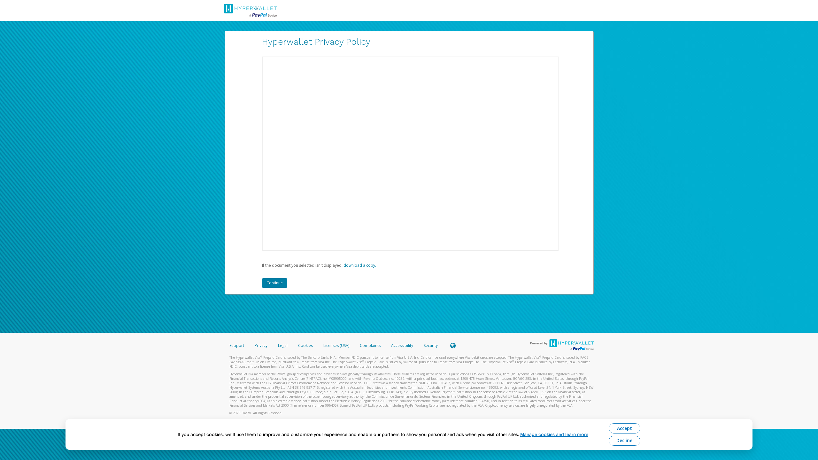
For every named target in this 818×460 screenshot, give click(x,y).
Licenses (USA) (336, 345)
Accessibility (402, 345)
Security (431, 345)
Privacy (261, 345)
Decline (624, 440)
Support (236, 345)
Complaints (371, 345)
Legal (283, 345)
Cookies (305, 345)
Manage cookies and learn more (554, 434)
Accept (624, 428)
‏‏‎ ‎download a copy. (359, 265)
